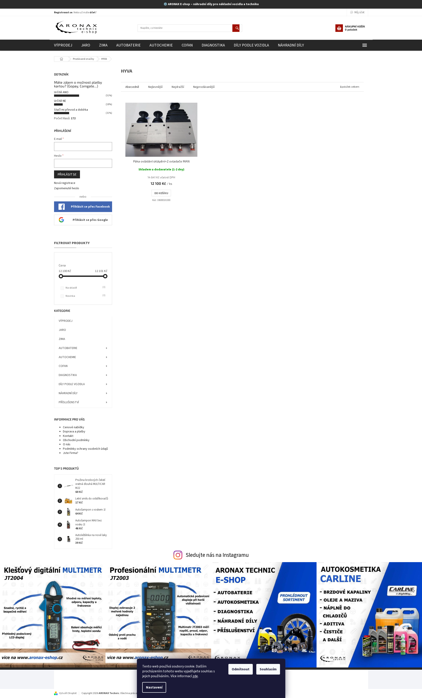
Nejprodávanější (204, 87)
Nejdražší (178, 87)
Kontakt (68, 436)
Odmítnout (240, 669)
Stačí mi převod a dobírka (71, 110)
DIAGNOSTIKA (68, 375)
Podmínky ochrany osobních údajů (85, 449)
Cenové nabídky (73, 427)
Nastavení (154, 687)
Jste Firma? (70, 453)
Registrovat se (63, 12)
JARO (62, 330)
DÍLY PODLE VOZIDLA (72, 384)
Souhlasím (268, 669)
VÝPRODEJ (65, 321)
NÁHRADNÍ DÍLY (68, 393)
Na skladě (85, 288)
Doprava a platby (74, 431)
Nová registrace (64, 183)
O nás (66, 444)
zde (195, 676)
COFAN (63, 366)
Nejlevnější (155, 87)
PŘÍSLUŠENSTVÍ (69, 402)
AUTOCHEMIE (67, 357)
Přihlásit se (67, 174)
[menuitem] (63, 45)
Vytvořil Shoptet (68, 693)
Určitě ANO (61, 92)
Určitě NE (60, 101)
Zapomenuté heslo (66, 188)
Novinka (85, 296)
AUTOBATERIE (68, 348)
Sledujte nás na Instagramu (217, 555)
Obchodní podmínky (76, 440)
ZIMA (62, 339)
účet (92, 12)
